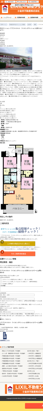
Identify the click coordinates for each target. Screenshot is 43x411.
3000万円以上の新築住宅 (35, 358)
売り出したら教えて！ (6, 112)
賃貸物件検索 (34, 17)
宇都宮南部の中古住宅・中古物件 (11, 363)
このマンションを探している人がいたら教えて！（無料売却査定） (20, 281)
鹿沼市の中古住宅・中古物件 (10, 368)
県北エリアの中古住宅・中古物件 (11, 351)
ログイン (5, 4)
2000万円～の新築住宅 (34, 356)
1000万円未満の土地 (34, 373)
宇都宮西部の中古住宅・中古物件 (11, 358)
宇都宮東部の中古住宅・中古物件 (11, 361)
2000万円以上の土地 (34, 378)
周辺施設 (2, 40)
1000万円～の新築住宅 (34, 353)
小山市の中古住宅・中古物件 (10, 376)
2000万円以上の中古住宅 (35, 368)
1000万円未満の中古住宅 (35, 363)
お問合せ (2, 42)
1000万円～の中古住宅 (34, 366)
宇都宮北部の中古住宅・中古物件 (11, 356)
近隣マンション (4, 38)
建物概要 (2, 33)
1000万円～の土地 (33, 376)
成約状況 (2, 35)
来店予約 (34, 1)
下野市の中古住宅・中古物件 (10, 371)
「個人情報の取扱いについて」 (32, 314)
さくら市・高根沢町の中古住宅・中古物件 (13, 353)
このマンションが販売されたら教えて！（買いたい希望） (17, 279)
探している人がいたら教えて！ (8, 118)
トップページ (7, 17)
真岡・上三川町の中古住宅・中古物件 (12, 366)
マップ (2, 37)
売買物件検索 (21, 17)
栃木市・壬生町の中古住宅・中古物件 (12, 373)
